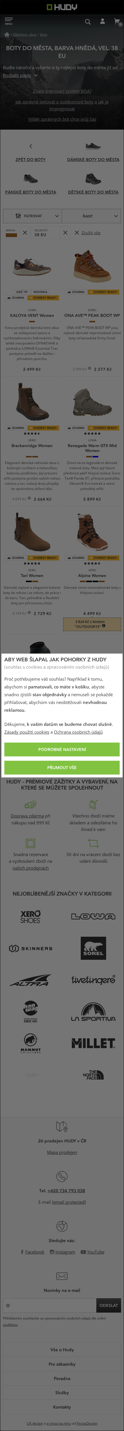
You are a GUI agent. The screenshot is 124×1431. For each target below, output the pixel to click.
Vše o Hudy (62, 1349)
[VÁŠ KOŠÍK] (117, 21)
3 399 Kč (80, 370)
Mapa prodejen (62, 1152)
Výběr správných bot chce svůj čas (62, 119)
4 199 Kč (19, 614)
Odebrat (25, 232)
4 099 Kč (19, 500)
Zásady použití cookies (26, 732)
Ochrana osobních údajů (78, 732)
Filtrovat (33, 216)
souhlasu (10, 1324)
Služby (62, 1392)
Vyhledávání (88, 21)
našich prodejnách (30, 868)
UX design (35, 1423)
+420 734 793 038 (66, 1190)
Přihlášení (102, 21)
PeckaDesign (87, 1423)
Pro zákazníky (62, 1363)
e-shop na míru (59, 1423)
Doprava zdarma (27, 816)
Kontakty (62, 1406)
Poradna (62, 1378)
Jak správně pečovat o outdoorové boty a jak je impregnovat (62, 105)
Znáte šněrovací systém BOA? (62, 91)
